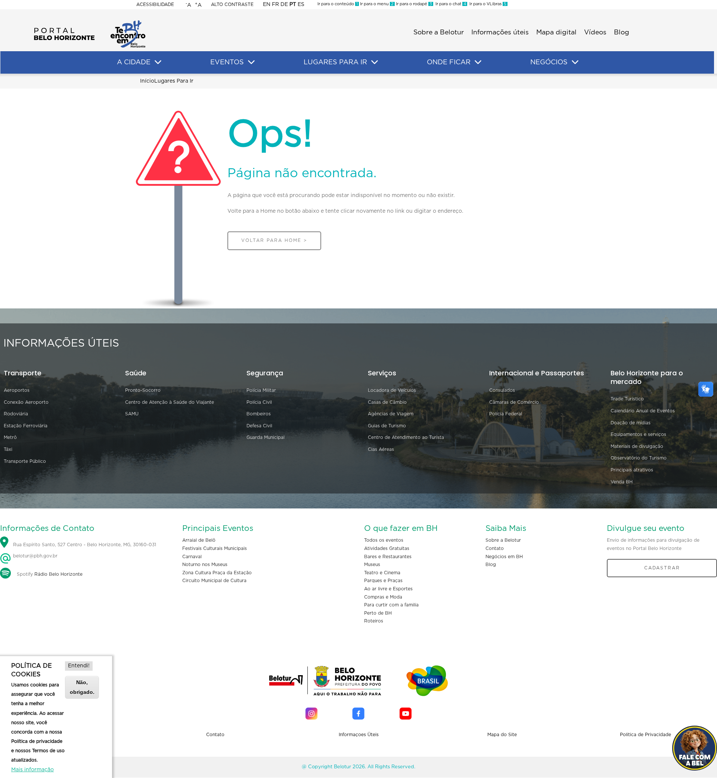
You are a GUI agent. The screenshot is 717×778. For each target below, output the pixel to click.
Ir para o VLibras (486, 4)
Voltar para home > (274, 240)
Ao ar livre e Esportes (388, 589)
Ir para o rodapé (413, 4)
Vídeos (595, 32)
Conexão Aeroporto (26, 402)
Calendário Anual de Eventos (643, 411)
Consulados (502, 390)
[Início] (90, 22)
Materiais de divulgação (637, 446)
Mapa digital (556, 32)
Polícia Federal (505, 414)
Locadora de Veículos (392, 390)
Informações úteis (500, 32)
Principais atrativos (632, 470)
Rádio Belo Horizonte (58, 574)
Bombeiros (258, 414)
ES (301, 4)
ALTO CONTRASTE (232, 4)
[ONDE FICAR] (478, 62)
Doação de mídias (631, 423)
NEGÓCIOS (549, 62)
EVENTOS (227, 62)
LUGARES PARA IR (335, 62)
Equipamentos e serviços (638, 434)
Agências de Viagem (390, 414)
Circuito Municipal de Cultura (214, 580)
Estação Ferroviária (25, 426)
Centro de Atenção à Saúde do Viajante (169, 402)
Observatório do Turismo (639, 458)
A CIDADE (133, 62)
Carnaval (192, 556)
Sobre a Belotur (438, 32)
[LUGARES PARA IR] (374, 62)
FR (275, 4)
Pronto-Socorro (143, 390)
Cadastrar (662, 568)
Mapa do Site (502, 734)
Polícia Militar (261, 390)
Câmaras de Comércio (514, 402)
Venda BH (622, 482)
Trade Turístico (627, 399)
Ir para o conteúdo (337, 4)
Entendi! (79, 665)
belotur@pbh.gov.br (35, 556)
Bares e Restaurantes (388, 556)
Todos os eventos (383, 540)
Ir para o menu (376, 4)
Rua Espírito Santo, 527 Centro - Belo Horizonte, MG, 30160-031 (84, 545)
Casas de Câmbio (387, 402)
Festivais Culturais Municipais (214, 548)
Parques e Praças (383, 580)
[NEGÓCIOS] (575, 62)
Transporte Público (25, 461)
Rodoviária (16, 414)
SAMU (132, 414)
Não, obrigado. (82, 687)
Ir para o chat (449, 4)
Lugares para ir (173, 81)
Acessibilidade (155, 4)
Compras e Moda (383, 597)
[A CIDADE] (158, 62)
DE (284, 4)
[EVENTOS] (251, 62)
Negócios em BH (504, 556)
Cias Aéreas (381, 449)
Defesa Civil (259, 426)
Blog (621, 32)
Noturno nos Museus (204, 564)
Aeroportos (17, 390)
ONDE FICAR (449, 62)
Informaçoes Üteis (359, 734)
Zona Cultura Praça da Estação (217, 573)
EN (266, 4)
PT (292, 4)
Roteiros (373, 621)
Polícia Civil (259, 402)
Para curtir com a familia (391, 605)
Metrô (10, 437)
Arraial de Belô (198, 540)
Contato (494, 548)
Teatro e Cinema (382, 573)
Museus (372, 564)
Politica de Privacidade (645, 734)
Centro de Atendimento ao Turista (406, 437)
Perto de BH (378, 613)
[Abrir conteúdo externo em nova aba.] (311, 713)
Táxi (8, 449)
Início (147, 81)
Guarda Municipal (265, 437)
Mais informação (32, 769)
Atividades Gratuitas (386, 548)
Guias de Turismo (387, 426)
